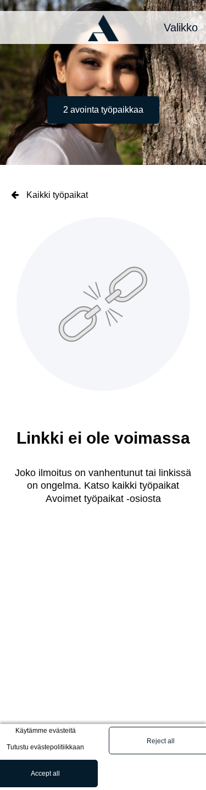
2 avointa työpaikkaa (103, 109)
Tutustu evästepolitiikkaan (45, 747)
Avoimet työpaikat (85, 498)
